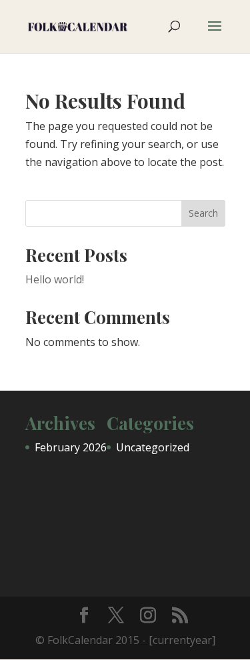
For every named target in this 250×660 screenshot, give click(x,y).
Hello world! (54, 279)
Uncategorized (152, 447)
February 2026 (71, 447)
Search (203, 213)
